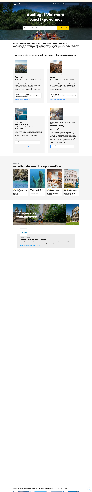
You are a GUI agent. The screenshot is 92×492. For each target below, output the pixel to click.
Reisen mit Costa (22, 3)
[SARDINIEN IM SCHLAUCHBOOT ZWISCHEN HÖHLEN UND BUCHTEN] (20, 182)
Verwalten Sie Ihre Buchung (41, 3)
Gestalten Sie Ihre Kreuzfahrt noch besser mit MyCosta (30, 245)
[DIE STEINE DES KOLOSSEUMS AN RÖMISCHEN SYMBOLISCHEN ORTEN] (71, 182)
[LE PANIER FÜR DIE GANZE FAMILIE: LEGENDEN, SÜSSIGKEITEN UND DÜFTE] (54, 182)
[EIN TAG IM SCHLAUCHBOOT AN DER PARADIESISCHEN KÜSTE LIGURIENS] (37, 182)
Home (14, 160)
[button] (63, 3)
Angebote (31, 3)
